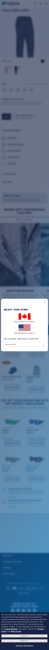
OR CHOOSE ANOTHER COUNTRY (21, 339)
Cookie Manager (11, 629)
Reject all (24, 640)
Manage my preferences (24, 645)
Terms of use (16, 631)
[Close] (45, 302)
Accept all (24, 636)
